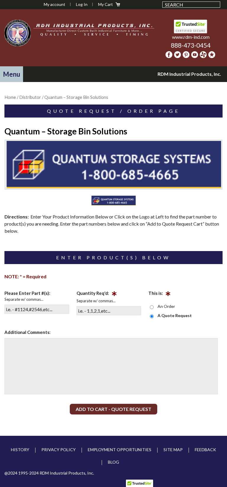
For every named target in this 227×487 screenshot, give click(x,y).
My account (54, 4)
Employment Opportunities (119, 449)
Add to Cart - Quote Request (113, 409)
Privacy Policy (58, 449)
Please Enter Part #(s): (27, 293)
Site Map (173, 449)
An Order (166, 306)
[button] (11, 74)
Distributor (30, 97)
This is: (159, 294)
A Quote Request (175, 315)
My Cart (105, 4)
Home (10, 97)
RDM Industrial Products (17, 33)
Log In (81, 4)
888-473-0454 (190, 45)
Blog (113, 462)
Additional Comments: (27, 332)
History (20, 449)
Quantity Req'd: (97, 294)
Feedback (205, 449)
